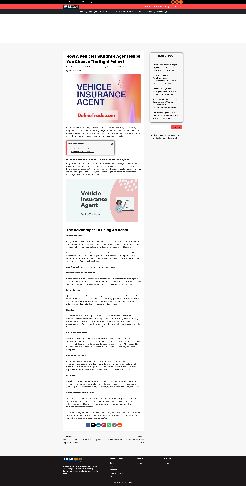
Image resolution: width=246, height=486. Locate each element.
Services (158, 6)
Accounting (150, 11)
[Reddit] (119, 425)
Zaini (69, 71)
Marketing (83, 11)
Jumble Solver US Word (117, 475)
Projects (77, 2)
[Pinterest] (103, 425)
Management (95, 11)
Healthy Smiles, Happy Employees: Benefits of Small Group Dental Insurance (165, 91)
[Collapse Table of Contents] (112, 144)
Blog (167, 6)
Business (106, 11)
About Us (67, 2)
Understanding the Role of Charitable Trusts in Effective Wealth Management (165, 115)
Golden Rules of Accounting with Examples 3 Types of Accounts (82, 439)
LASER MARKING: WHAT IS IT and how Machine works (125, 439)
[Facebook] (173, 2)
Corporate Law (119, 11)
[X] (177, 2)
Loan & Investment (135, 11)
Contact (177, 6)
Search (176, 127)
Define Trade (68, 466)
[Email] (114, 425)
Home (147, 6)
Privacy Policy (87, 2)
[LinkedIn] (98, 425)
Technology (162, 11)
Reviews (139, 463)
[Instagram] (181, 2)
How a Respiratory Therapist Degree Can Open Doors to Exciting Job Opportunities (165, 67)
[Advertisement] (123, 28)
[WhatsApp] (109, 425)
